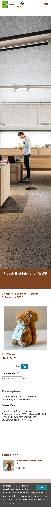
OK (41, 488)
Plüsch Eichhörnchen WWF (29, 461)
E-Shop (6, 294)
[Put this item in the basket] (24, 366)
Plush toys (20, 294)
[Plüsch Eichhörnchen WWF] (8, 465)
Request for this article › (14, 379)
